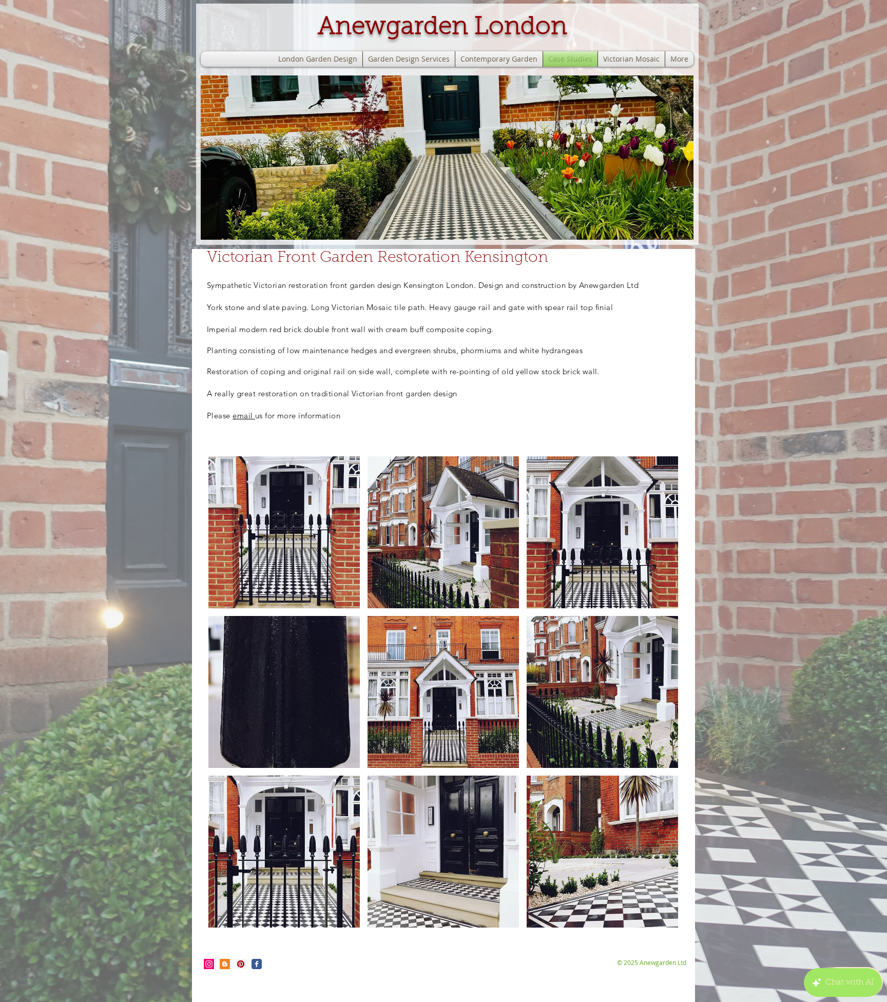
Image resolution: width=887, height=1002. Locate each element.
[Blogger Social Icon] (225, 964)
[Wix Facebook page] (257, 964)
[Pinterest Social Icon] (241, 964)
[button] (447, 157)
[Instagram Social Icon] (209, 964)
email (244, 415)
